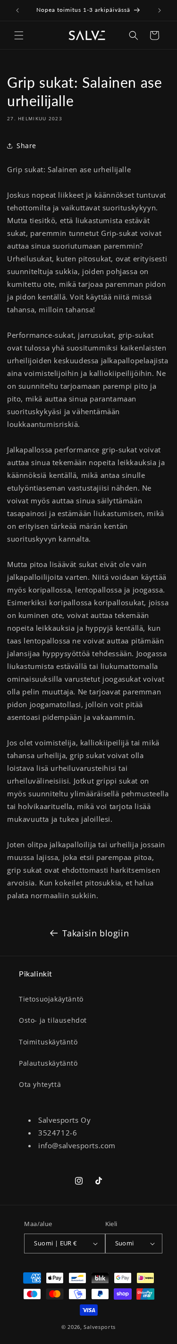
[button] (18, 35)
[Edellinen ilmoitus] (17, 10)
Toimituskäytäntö (48, 1041)
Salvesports (100, 1326)
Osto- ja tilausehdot (53, 1020)
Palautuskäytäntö (48, 1063)
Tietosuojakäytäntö (51, 998)
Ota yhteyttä (40, 1084)
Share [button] (26, 145)
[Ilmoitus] (159, 10)
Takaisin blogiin (95, 933)
